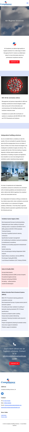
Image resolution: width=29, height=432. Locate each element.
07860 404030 (7, 403)
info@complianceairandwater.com (12, 405)
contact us (14, 61)
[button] (27, 3)
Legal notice (3, 415)
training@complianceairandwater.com (10, 407)
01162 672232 (6, 400)
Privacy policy (4, 416)
